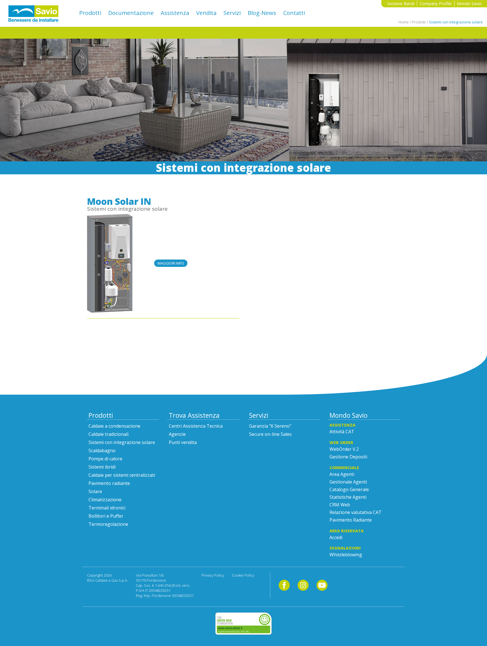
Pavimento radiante (109, 483)
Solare (95, 491)
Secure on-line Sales (270, 434)
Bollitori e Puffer (105, 516)
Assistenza (175, 13)
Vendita (206, 13)
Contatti (294, 13)
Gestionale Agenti (348, 482)
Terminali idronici (106, 508)
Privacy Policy (213, 575)
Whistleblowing (345, 554)
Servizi (232, 13)
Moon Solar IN (119, 201)
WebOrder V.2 (344, 449)
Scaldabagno (102, 450)
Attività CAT (341, 432)
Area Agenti (341, 474)
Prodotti (90, 13)
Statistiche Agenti (347, 497)
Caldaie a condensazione (114, 426)
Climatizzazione (104, 499)
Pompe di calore (105, 459)
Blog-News (262, 13)
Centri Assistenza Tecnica (196, 426)
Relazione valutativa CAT (355, 512)
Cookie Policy (243, 575)
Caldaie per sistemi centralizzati (121, 475)
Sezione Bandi (400, 3)
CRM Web (339, 505)
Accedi (335, 537)
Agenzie (177, 434)
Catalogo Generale (349, 489)
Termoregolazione (108, 524)
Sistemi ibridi (102, 467)
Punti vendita (183, 442)
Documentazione (131, 13)
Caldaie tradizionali (108, 434)
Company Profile (436, 3)
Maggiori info (171, 263)
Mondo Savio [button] (469, 3)
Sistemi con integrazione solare (127, 209)
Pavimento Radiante (350, 520)
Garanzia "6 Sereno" (270, 426)
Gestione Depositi (348, 457)
